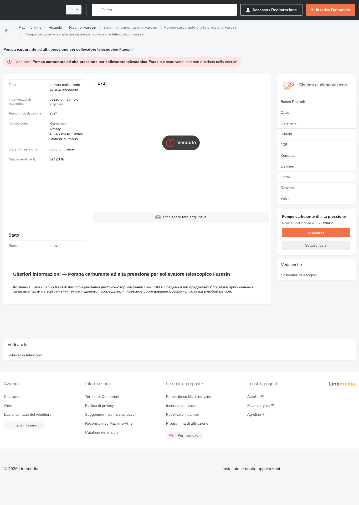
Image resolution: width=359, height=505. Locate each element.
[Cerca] (97, 10)
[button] (181, 217)
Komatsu (288, 155)
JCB (284, 145)
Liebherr (288, 166)
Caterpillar (289, 123)
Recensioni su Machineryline (109, 423)
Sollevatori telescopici (299, 275)
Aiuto (8, 405)
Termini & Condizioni (102, 396)
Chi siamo (12, 396)
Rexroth (287, 188)
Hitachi (286, 134)
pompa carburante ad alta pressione (64, 86)
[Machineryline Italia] (31, 9)
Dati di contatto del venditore (28, 414)
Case (285, 112)
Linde (285, 177)
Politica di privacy (99, 405)
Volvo (285, 198)
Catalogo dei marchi (102, 432)
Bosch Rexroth (293, 102)
